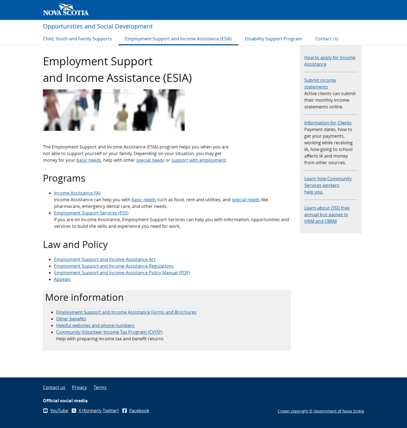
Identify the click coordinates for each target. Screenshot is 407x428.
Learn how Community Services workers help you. (328, 185)
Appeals (62, 279)
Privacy (79, 387)
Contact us (54, 387)
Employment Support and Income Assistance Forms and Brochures (126, 312)
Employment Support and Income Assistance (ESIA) (178, 39)
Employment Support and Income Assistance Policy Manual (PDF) (122, 273)
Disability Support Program (273, 39)
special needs (150, 160)
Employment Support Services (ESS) (91, 213)
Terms (100, 387)
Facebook (139, 411)
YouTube (59, 411)
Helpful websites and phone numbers (95, 325)
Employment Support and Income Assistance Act (105, 259)
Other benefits (71, 319)
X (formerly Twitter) (99, 411)
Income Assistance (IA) (77, 193)
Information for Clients (328, 123)
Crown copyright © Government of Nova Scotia (321, 411)
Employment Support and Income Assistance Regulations (114, 266)
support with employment (198, 160)
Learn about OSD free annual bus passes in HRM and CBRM (326, 214)
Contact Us (326, 39)
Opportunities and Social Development (98, 26)
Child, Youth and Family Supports (77, 39)
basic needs (88, 160)
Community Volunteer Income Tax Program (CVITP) (109, 332)
